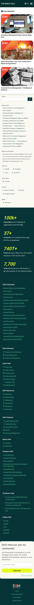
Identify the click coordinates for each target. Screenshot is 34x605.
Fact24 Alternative (8, 455)
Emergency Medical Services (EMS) (13, 121)
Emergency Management (12, 358)
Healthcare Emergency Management (13, 128)
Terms (17, 591)
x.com (6, 172)
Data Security (9, 403)
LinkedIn (7, 169)
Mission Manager (8, 461)
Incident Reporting (10, 424)
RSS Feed (8, 202)
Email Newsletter (10, 385)
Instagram (18, 169)
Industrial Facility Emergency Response (14, 131)
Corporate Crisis (8, 115)
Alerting (7, 430)
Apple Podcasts (9, 190)
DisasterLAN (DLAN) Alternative (12, 472)
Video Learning (9, 370)
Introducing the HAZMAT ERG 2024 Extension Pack (16, 498)
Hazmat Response (19, 126)
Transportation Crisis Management (13, 144)
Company (8, 443)
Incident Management (11, 421)
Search (4, 96)
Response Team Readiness (13, 352)
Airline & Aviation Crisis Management (13, 108)
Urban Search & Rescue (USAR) (12, 146)
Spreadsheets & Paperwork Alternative (14, 475)
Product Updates (10, 379)
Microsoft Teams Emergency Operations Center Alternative (15, 465)
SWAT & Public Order (9, 141)
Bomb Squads (7, 110)
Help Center (8, 367)
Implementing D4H (10, 376)
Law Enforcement (8, 133)
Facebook (17, 172)
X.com (5, 527)
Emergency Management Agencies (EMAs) (15, 118)
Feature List (8, 409)
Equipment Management (12, 433)
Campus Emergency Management (13, 113)
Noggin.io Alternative (9, 484)
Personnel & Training (11, 427)
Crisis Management (11, 355)
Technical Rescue (22, 141)
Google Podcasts (10, 194)
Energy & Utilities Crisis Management (14, 123)
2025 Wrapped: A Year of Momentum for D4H (18, 509)
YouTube (7, 181)
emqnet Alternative (8, 469)
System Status (9, 397)
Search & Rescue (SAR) (10, 138)
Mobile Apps (9, 400)
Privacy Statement (26, 575)
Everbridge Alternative (9, 458)
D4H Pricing (8, 446)
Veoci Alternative (8, 478)
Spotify (22, 190)
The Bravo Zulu (9, 373)
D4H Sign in (8, 394)
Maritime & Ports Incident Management (14, 136)
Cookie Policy (17, 597)
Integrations (8, 406)
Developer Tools (10, 382)
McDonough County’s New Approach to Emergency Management (17, 504)
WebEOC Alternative (9, 481)
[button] (27, 3)
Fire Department (8, 126)
